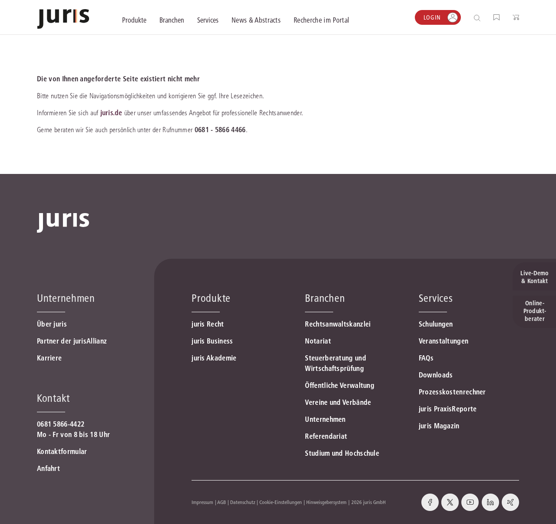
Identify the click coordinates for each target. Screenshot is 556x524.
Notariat (318, 341)
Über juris (52, 324)
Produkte (211, 298)
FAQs (426, 358)
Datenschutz (242, 502)
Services (436, 298)
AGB (221, 502)
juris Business (212, 341)
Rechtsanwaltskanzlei (338, 324)
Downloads (436, 374)
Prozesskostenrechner (452, 391)
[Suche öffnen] (479, 18)
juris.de (111, 112)
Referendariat (326, 436)
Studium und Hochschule (342, 453)
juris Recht (208, 324)
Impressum (202, 502)
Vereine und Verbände (338, 402)
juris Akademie (214, 358)
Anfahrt (48, 468)
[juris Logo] (63, 19)
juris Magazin (439, 425)
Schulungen (436, 324)
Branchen (325, 298)
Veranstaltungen (444, 341)
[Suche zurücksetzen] (470, 18)
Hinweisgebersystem (326, 502)
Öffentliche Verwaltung (339, 385)
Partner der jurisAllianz (72, 341)
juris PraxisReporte (448, 408)
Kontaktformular (62, 451)
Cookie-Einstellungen (280, 502)
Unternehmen (325, 419)
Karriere (49, 358)
